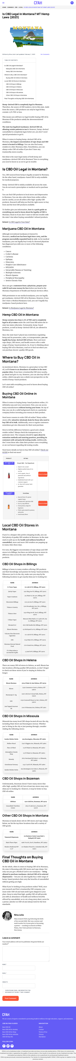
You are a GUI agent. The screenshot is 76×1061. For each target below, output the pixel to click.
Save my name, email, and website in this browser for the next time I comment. (17, 991)
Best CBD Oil (6, 1027)
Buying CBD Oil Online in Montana (16, 78)
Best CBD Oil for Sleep (9, 1032)
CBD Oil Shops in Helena (13, 87)
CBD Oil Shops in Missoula (14, 90)
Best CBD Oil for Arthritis (10, 1034)
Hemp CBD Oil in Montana (14, 71)
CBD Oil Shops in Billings (13, 84)
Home (4, 7)
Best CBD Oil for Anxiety (10, 1029)
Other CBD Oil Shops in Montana (16, 95)
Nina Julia (19, 914)
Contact (41, 1029)
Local (21, 7)
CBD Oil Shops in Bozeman (14, 92)
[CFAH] (38, 2)
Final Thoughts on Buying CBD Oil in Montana (19, 98)
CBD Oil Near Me (7, 1037)
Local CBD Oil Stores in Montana (15, 81)
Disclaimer (42, 1037)
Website (5, 982)
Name (4, 964)
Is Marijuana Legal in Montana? (21, 308)
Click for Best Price (42, 475)
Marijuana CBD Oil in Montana (15, 69)
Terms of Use (43, 1032)
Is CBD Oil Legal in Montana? (13, 66)
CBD (16, 7)
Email (4, 973)
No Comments (45, 54)
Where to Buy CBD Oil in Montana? (15, 75)
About (41, 1027)
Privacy (41, 1034)
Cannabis (10, 7)
